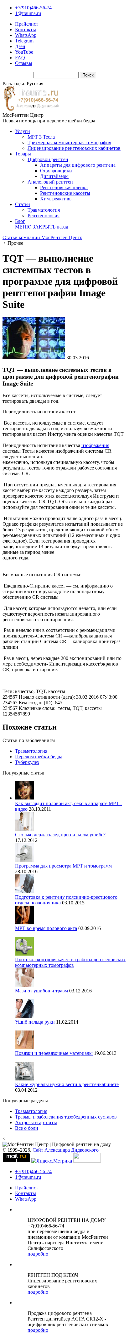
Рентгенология (43, 215)
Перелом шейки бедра (38, 756)
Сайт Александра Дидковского (66, 1150)
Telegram (24, 40)
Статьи (22, 204)
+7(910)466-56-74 (33, 7)
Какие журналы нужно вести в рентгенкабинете (67, 1084)
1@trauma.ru (28, 13)
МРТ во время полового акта (46, 928)
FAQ (20, 57)
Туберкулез (27, 762)
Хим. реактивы (56, 198)
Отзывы (23, 63)
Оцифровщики (56, 170)
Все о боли (26, 1128)
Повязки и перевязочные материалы (54, 1053)
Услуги (22, 131)
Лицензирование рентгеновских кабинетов (74, 148)
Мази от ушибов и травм (41, 990)
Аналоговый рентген (50, 181)
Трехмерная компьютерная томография (69, 142)
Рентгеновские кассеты (65, 193)
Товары (23, 153)
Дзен (20, 46)
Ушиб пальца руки (35, 1022)
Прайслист (26, 24)
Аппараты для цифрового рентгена (78, 165)
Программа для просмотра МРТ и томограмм (63, 865)
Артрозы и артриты (36, 1122)
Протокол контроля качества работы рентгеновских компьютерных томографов (70, 962)
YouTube (24, 52)
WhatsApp (25, 35)
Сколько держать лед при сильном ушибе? (60, 834)
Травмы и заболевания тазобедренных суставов (66, 1116)
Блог (20, 221)
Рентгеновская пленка (64, 187)
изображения (95, 445)
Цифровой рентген (48, 159)
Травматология (44, 210)
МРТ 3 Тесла (41, 137)
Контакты (25, 29)
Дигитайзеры (54, 176)
